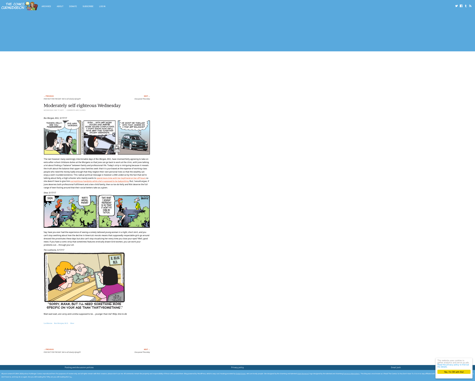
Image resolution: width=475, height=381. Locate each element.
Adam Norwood (303, 373)
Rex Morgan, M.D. (61, 323)
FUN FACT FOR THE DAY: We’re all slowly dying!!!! (62, 99)
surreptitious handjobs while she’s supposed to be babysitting (99, 181)
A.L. (71, 377)
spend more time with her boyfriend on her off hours (121, 178)
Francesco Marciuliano (351, 373)
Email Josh (396, 367)
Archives (46, 6)
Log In (102, 6)
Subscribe (88, 6)
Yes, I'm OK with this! (454, 371)
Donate (73, 6)
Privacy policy (237, 367)
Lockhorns (48, 323)
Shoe (72, 323)
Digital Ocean (241, 373)
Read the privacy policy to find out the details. (453, 365)
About (60, 6)
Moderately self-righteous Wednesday (82, 105)
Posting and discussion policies (79, 367)
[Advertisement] (45, 31)
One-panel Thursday (142, 99)
